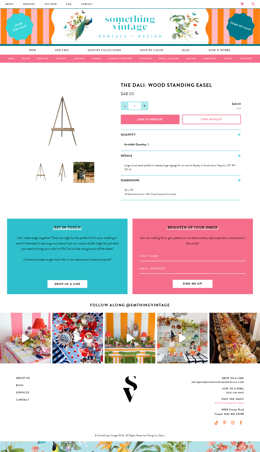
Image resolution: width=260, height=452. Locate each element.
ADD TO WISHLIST (150, 119)
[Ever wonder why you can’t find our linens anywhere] (25, 338)
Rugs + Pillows (169, 58)
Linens (96, 58)
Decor (26, 58)
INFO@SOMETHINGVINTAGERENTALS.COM (218, 382)
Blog (20, 385)
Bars (11, 58)
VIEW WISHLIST (211, 119)
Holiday (61, 58)
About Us (23, 378)
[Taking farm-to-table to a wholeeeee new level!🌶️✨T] (130, 338)
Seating (191, 58)
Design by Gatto (155, 435)
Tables (228, 58)
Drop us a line (67, 284)
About (9, 4)
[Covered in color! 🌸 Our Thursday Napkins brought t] (234, 338)
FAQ (68, 4)
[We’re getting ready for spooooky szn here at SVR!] (182, 338)
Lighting (79, 58)
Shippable (210, 58)
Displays (42, 58)
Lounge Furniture (120, 58)
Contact (87, 4)
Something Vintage (130, 26)
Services (29, 4)
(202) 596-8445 (235, 392)
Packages (146, 58)
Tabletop (246, 58)
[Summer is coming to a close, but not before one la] (77, 338)
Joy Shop (51, 4)
